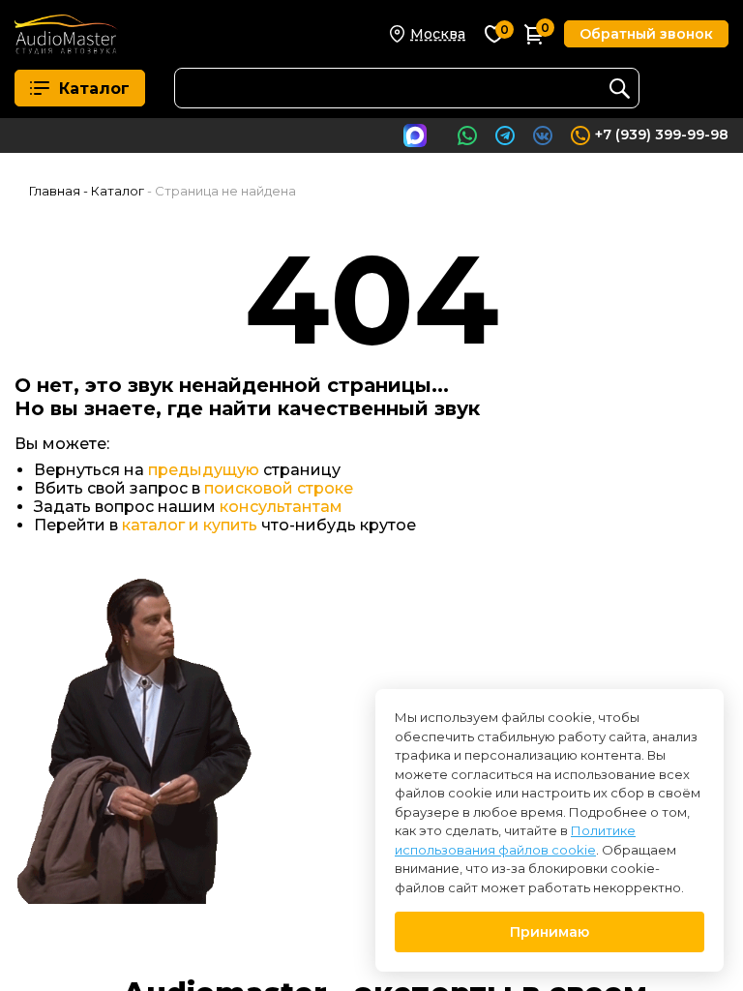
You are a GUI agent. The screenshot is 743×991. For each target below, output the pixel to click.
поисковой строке (278, 488)
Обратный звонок (646, 34)
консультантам (281, 506)
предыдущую (203, 470)
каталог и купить (189, 525)
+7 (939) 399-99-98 (661, 134)
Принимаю (549, 932)
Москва (437, 34)
